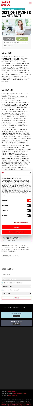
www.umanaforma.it (19, 393)
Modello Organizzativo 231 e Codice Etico (21, 404)
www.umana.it (12, 391)
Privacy (3, 403)
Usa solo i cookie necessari (16, 232)
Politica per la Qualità (6, 404)
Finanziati (20, 282)
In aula (17, 290)
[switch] (29, 205)
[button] (30, 3)
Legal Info (28, 403)
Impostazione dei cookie (21, 222)
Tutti (4, 282)
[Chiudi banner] (30, 172)
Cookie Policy (9, 403)
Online (10, 290)
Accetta (16, 227)
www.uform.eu (12, 395)
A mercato (11, 282)
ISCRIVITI (16, 316)
